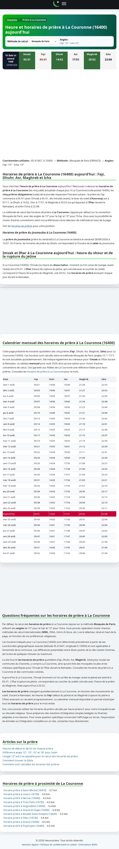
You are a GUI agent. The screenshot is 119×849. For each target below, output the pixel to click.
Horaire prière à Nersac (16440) (21, 798)
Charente (12, 19)
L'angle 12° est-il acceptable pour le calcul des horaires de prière (40, 756)
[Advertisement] (59, 93)
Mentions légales (30, 844)
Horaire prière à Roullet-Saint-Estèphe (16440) (30, 814)
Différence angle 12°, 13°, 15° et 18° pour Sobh (30, 752)
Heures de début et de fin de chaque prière (28, 748)
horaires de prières (21, 226)
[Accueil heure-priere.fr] (56, 3)
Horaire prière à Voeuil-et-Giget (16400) (26, 810)
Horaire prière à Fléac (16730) (20, 818)
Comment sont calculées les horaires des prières (31, 764)
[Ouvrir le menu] (64, 3)
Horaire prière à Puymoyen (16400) (23, 825)
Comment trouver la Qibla (18, 760)
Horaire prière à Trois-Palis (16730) (23, 802)
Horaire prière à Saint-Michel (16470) (24, 790)
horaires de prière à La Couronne (45, 371)
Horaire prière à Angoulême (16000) (24, 806)
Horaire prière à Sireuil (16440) (21, 821)
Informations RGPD (88, 844)
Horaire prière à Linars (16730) (21, 794)
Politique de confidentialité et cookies (58, 844)
